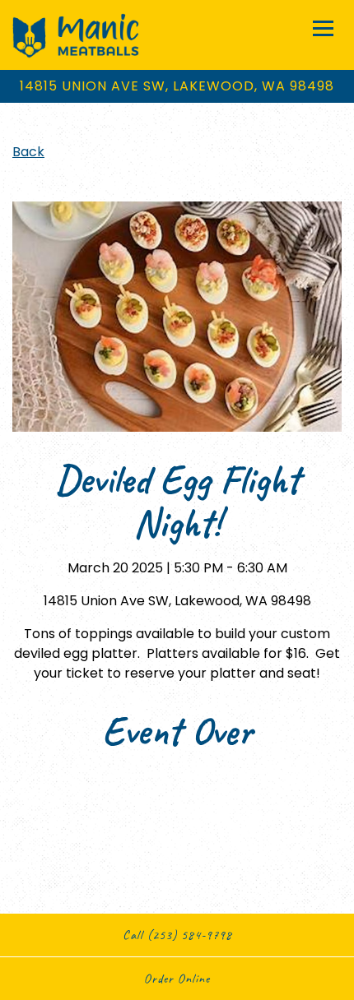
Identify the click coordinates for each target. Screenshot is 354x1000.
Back (28, 151)
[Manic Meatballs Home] (76, 35)
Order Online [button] (177, 978)
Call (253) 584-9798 (177, 935)
